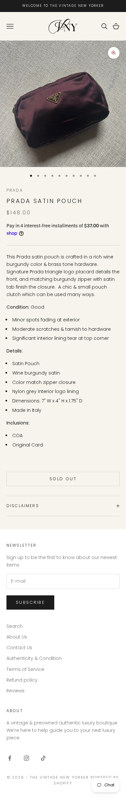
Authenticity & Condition (34, 658)
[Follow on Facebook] (9, 758)
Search (14, 626)
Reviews (15, 690)
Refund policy (21, 680)
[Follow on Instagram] (26, 758)
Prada (14, 190)
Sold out (63, 479)
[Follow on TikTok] (43, 758)
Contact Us (19, 647)
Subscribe (30, 602)
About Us (16, 637)
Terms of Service (25, 669)
